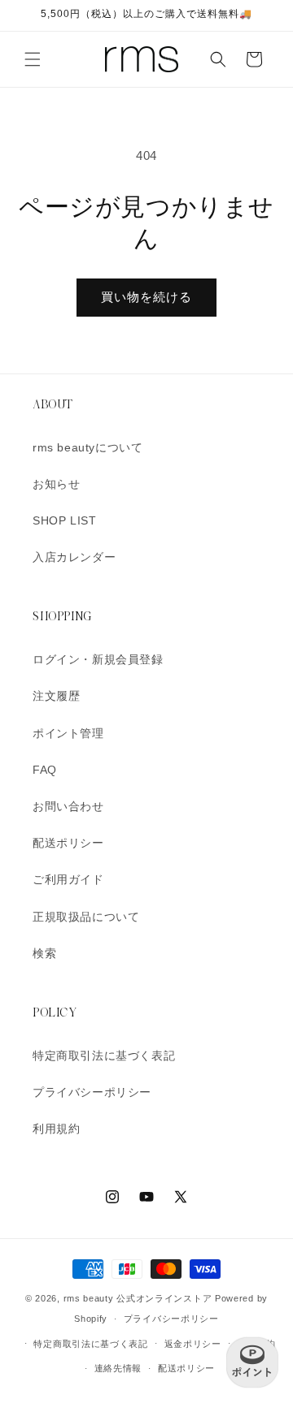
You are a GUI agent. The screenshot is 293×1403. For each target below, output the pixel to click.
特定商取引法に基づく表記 (104, 1055)
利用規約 (56, 1128)
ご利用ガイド (68, 879)
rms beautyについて (87, 447)
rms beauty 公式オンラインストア (137, 1298)
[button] (32, 59)
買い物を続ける (146, 297)
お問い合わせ (68, 806)
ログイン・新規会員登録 (98, 659)
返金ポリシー (192, 1344)
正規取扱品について (86, 916)
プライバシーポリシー (92, 1092)
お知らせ (56, 483)
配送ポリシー (68, 842)
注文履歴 (56, 695)
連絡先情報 (118, 1368)
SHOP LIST (64, 520)
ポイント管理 (68, 733)
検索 (44, 953)
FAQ (45, 769)
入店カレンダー (74, 556)
